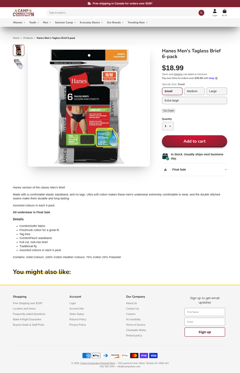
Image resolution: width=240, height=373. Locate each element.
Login (72, 303)
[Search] (201, 13)
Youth (32, 22)
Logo (23, 12)
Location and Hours (24, 308)
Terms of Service (135, 324)
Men (45, 22)
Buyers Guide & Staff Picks (28, 324)
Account (214, 12)
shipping (178, 74)
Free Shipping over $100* (28, 303)
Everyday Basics (90, 22)
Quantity (167, 119)
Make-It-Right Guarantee (27, 319)
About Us (131, 303)
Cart (224, 12)
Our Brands (114, 22)
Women (17, 22)
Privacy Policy (77, 324)
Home (16, 38)
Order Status (76, 313)
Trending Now (136, 22)
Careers (130, 313)
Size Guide (168, 110)
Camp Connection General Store (97, 363)
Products (28, 38)
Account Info (76, 308)
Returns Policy (77, 319)
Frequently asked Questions (29, 313)
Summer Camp (64, 22)
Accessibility (133, 319)
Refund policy (134, 335)
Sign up (205, 332)
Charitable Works (136, 330)
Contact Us (132, 308)
